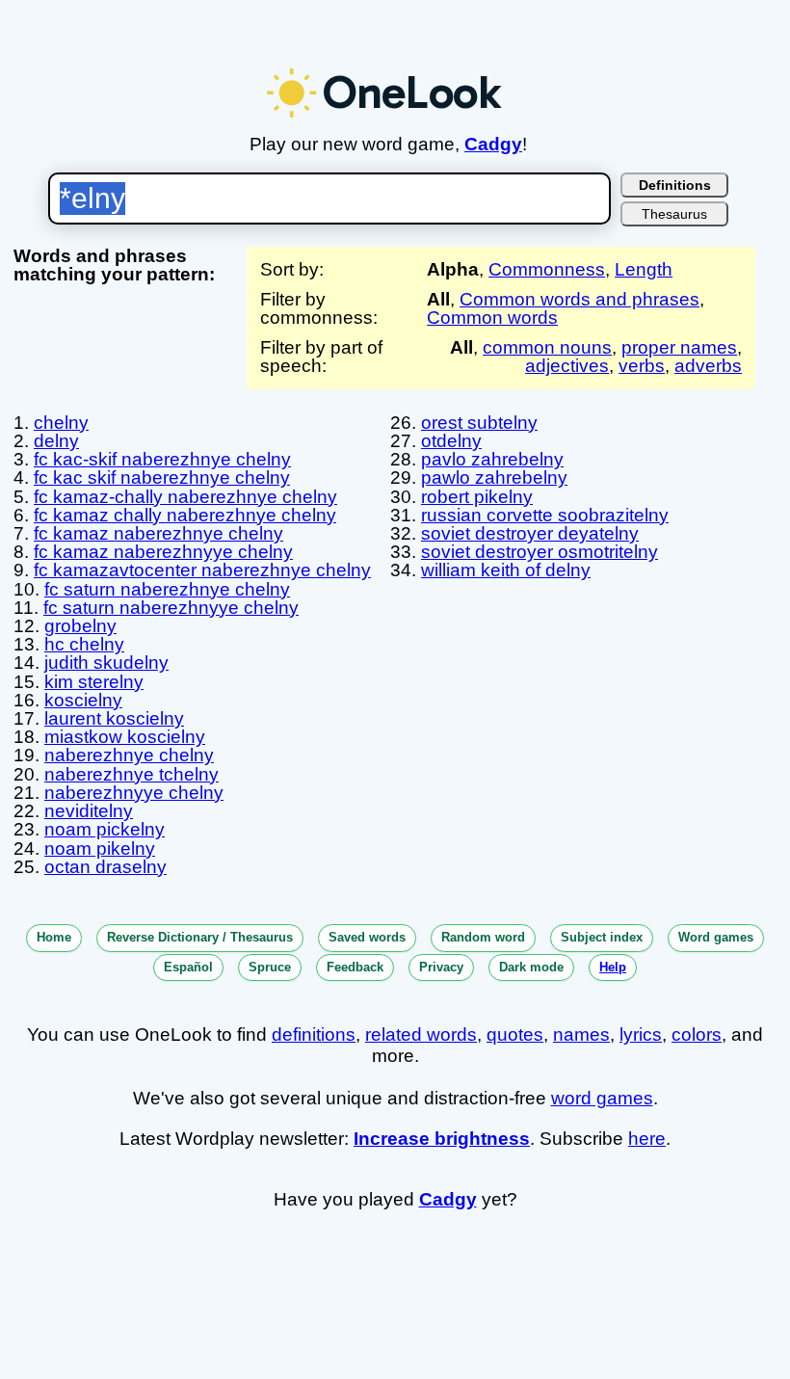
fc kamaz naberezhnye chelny (158, 533)
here (647, 1138)
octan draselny (105, 867)
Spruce (270, 967)
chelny (61, 422)
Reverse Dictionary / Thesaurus (200, 937)
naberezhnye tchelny (131, 774)
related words (421, 1034)
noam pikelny (99, 848)
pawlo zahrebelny (494, 477)
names (581, 1034)
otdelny (451, 441)
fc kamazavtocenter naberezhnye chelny (202, 570)
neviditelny (88, 811)
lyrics (640, 1034)
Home (54, 937)
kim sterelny (94, 682)
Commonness (546, 269)
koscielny (83, 700)
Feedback (355, 967)
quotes (515, 1034)
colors (697, 1034)
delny (56, 441)
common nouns (547, 347)
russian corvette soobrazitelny (545, 515)
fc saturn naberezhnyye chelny (171, 607)
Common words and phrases (579, 299)
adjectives (567, 366)
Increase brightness (442, 1138)
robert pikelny (477, 497)
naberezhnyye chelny (134, 792)
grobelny (80, 626)
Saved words (367, 937)
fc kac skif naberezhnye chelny (162, 477)
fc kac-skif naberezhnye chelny (162, 459)
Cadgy (493, 144)
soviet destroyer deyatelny (530, 533)
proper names (679, 347)
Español (188, 967)
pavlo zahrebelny (492, 459)
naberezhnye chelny (129, 755)
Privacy (441, 967)
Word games (715, 937)
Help (612, 967)
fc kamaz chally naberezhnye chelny (185, 515)
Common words (492, 317)
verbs (642, 366)
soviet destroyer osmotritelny (539, 552)
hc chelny (84, 644)
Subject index (602, 937)
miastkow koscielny (124, 737)
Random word (483, 937)
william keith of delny (506, 570)
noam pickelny (104, 829)
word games (602, 1098)
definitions (314, 1034)
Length (643, 269)
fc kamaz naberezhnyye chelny (163, 552)
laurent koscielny (114, 718)
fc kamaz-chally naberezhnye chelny (185, 497)
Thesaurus (674, 214)
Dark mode (531, 967)
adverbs (708, 366)
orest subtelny (479, 422)
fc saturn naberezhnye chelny (167, 589)
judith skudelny (106, 662)
